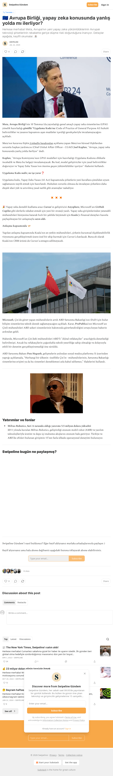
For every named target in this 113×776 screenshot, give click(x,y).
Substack (42, 769)
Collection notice (74, 755)
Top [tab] (6, 639)
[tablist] (15, 602)
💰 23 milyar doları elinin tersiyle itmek (26, 668)
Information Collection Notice (56, 720)
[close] (84, 673)
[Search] (108, 639)
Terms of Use (70, 717)
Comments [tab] (9, 602)
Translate (8, 12)
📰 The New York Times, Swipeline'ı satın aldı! (30, 647)
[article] (56, 654)
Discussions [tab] (24, 639)
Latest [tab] (13, 639)
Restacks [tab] (22, 602)
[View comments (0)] (16, 52)
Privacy (53, 755)
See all (8, 711)
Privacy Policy (79, 720)
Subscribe (92, 4)
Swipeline (13, 42)
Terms (61, 755)
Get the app (71, 762)
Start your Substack (49, 762)
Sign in (105, 4)
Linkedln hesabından (41, 143)
